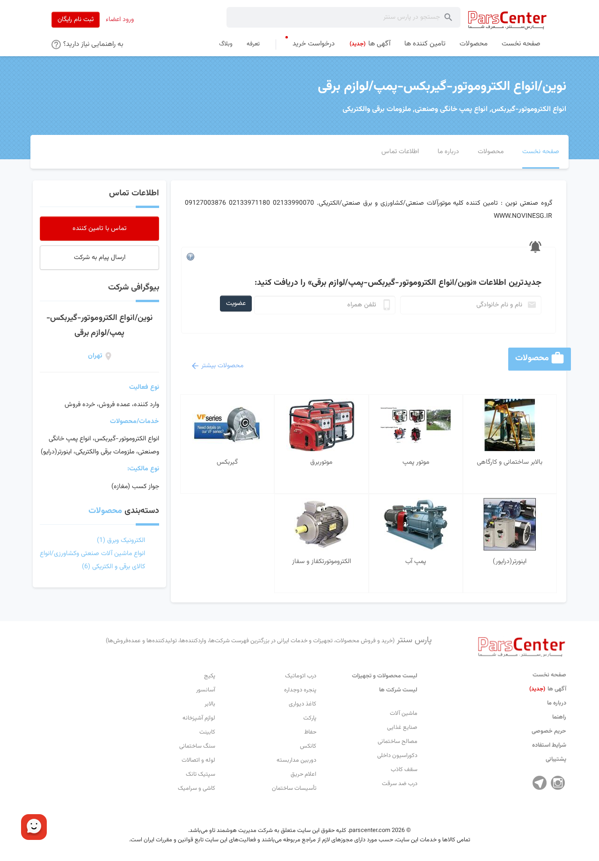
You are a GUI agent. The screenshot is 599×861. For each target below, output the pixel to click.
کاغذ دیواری (302, 704)
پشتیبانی (556, 759)
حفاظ (310, 732)
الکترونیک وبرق (121, 540)
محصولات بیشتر (222, 366)
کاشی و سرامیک (196, 788)
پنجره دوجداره (300, 690)
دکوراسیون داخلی (397, 755)
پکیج (209, 676)
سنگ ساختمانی (197, 746)
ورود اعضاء (120, 20)
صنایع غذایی (402, 727)
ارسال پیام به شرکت (99, 257)
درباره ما (556, 703)
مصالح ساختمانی (397, 741)
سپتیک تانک (200, 774)
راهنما (559, 717)
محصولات (105, 511)
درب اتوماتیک (300, 676)
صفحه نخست (549, 675)
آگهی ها (547, 689)
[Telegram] (540, 783)
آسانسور (205, 690)
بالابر (210, 704)
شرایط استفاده (549, 745)
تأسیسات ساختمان (294, 788)
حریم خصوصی (549, 731)
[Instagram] (558, 783)
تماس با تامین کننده (99, 228)
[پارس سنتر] (508, 19)
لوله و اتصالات (198, 760)
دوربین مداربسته (296, 760)
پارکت (309, 718)
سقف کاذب (404, 769)
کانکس (308, 746)
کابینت (207, 732)
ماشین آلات (403, 713)
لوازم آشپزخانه (199, 718)
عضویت (236, 303)
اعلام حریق (303, 774)
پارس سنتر (269, 640)
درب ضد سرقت (399, 783)
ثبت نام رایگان (76, 20)
